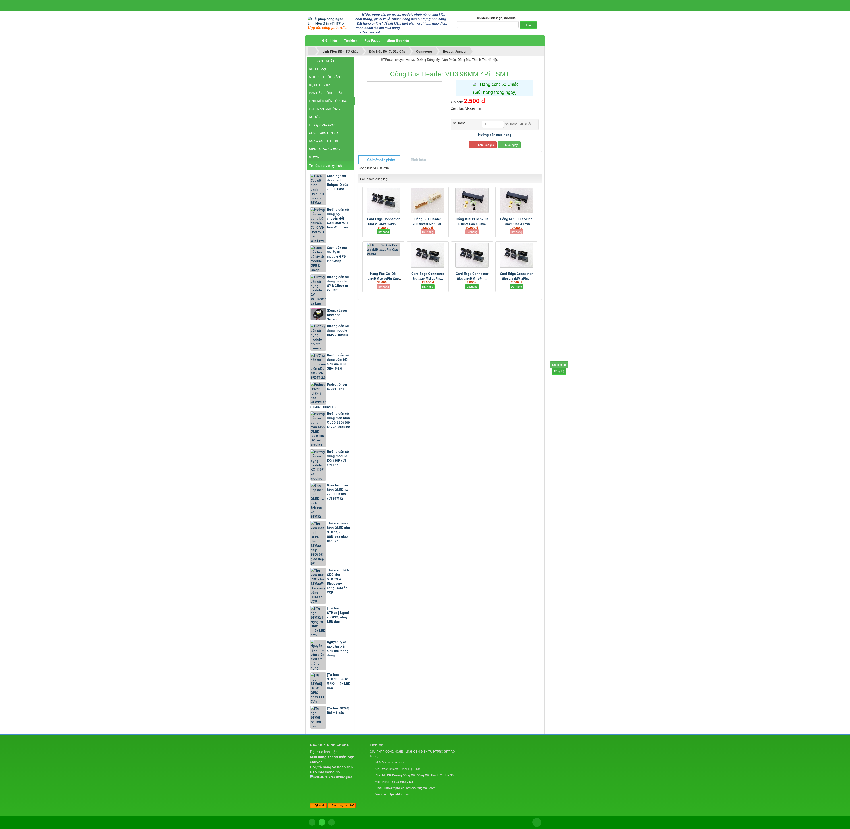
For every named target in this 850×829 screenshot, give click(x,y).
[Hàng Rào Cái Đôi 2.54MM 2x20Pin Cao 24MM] (383, 249)
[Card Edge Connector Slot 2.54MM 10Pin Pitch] (472, 255)
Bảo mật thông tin (325, 772)
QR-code (319, 805)
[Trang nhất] (313, 40)
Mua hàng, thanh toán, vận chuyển (332, 759)
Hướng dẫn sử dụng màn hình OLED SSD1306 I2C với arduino (338, 420)
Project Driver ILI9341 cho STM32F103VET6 (328, 395)
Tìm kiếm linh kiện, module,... (497, 18)
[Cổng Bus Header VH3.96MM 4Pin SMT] (405, 81)
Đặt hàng (383, 232)
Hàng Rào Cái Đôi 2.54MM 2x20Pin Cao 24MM (383, 278)
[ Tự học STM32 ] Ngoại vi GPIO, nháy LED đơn (338, 615)
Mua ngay (511, 145)
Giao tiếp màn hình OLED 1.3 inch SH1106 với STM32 (338, 492)
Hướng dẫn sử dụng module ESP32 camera (338, 330)
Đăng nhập (559, 364)
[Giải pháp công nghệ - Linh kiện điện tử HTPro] (330, 20)
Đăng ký (559, 371)
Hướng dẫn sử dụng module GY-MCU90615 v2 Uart (338, 283)
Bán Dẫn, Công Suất (326, 93)
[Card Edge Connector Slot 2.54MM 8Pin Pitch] (516, 255)
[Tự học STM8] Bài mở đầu (338, 710)
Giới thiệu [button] (329, 40)
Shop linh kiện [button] (398, 40)
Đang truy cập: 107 (342, 805)
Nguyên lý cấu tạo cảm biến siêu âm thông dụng (338, 648)
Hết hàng (427, 232)
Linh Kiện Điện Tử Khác (328, 101)
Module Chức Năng (325, 77)
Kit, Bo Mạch (319, 69)
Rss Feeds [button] (372, 40)
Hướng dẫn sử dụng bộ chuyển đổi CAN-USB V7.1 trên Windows (338, 218)
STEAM (314, 156)
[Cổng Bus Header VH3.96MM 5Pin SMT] (428, 200)
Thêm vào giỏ (484, 145)
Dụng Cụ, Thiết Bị (323, 141)
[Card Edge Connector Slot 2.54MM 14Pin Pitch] (383, 200)
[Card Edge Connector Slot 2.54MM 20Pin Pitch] (428, 255)
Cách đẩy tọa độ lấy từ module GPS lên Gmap (337, 254)
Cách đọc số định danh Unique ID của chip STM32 (337, 182)
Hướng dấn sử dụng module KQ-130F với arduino (338, 458)
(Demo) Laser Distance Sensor (337, 314)
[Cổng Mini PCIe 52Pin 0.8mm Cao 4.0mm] (516, 200)
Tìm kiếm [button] (350, 40)
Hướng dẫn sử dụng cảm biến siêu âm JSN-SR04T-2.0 (338, 361)
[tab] (379, 160)
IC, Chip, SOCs (320, 85)
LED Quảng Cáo (322, 125)
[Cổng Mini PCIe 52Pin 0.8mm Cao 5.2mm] (472, 200)
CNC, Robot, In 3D (323, 133)
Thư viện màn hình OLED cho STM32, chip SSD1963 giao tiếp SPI (338, 532)
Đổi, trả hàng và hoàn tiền (331, 766)
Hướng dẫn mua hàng (494, 134)
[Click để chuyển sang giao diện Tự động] (312, 822)
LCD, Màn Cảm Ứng (324, 109)
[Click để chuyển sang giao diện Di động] (331, 822)
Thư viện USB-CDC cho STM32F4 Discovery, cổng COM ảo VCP (338, 581)
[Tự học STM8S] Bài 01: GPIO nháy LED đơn (338, 681)
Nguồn (315, 117)
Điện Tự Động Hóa (324, 148)
